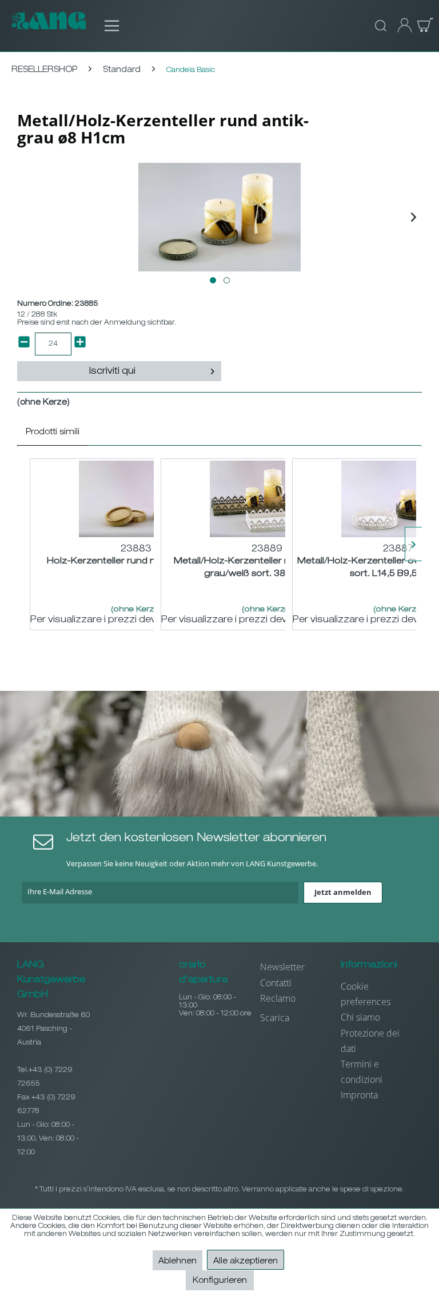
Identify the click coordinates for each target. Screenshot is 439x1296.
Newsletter (282, 967)
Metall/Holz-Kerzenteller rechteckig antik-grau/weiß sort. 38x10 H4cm (267, 567)
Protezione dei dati (370, 1041)
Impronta (359, 1095)
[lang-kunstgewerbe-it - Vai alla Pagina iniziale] (48, 25)
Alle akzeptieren (245, 1262)
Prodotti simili (52, 433)
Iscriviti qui (112, 372)
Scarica (274, 1017)
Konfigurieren (220, 1281)
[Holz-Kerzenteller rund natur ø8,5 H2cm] (136, 499)
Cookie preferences (365, 994)
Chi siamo (360, 1017)
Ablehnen (177, 1262)
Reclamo (278, 998)
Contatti (276, 983)
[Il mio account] (401, 25)
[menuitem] (106, 25)
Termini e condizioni (361, 1072)
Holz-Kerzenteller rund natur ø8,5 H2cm (136, 561)
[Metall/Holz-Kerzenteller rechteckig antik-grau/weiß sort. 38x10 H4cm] (267, 499)
